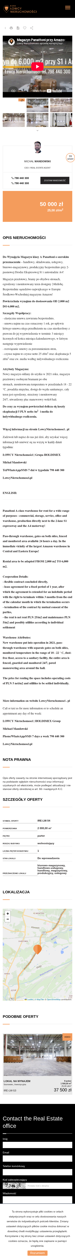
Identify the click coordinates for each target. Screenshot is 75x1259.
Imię (5, 1138)
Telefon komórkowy (14, 1166)
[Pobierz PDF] (18, 28)
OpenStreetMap (54, 999)
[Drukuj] (11, 28)
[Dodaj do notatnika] (24, 28)
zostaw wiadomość (55, 180)
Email (6, 1152)
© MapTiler (39, 999)
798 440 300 (21, 178)
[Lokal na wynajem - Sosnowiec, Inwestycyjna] (37, 1064)
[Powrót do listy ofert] (5, 28)
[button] (37, 949)
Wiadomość (9, 1193)
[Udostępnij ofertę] (31, 28)
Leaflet (30, 999)
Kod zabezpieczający (15, 1179)
